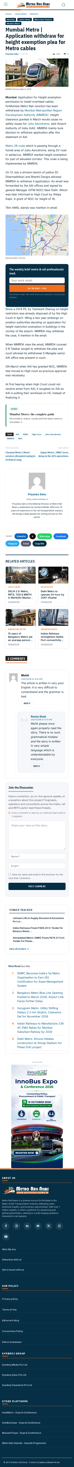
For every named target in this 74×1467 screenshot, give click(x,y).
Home (8, 14)
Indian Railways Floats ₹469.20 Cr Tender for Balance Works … (38, 930)
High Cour (36, 434)
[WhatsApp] (59, 1226)
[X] (48, 1226)
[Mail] (38, 1226)
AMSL (25, 434)
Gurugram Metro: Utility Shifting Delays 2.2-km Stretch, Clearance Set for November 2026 (39, 1012)
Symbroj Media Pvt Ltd (14, 1364)
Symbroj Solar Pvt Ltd (14, 1375)
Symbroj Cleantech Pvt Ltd (17, 1385)
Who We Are (9, 1249)
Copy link (39, 543)
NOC (20, 438)
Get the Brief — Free (37, 288)
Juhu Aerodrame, (39, 123)
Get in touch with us (13, 1269)
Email (26, 543)
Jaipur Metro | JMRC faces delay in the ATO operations (53, 454)
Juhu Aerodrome (53, 434)
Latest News (21, 14)
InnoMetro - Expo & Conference (19, 1412)
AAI (17, 434)
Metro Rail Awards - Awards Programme (24, 1443)
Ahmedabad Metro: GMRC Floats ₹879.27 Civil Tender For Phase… (38, 939)
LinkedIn (21, 536)
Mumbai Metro (13, 23)
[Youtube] (6, 1237)
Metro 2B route (15, 145)
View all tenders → (19, 948)
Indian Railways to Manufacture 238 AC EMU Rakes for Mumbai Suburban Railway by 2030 (40, 1027)
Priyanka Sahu (12, 54)
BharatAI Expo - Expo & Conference (21, 1432)
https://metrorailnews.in (37, 499)
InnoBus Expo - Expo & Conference (21, 1422)
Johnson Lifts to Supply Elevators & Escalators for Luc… (38, 920)
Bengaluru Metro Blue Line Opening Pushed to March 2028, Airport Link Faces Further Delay (40, 997)
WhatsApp (45, 536)
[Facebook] (6, 1226)
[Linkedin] (27, 1226)
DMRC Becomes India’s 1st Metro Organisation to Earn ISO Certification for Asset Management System (40, 979)
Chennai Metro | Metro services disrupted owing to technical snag (20, 456)
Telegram (12, 543)
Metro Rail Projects (43, 19)
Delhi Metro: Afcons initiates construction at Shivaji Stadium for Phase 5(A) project (39, 1043)
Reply (27, 703)
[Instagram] (16, 1226)
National (34, 14)
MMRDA (10, 438)
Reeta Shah (38, 716)
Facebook (61, 536)
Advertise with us (11, 1259)
